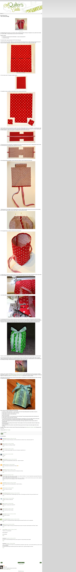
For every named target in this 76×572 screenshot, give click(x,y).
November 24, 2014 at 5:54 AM (12, 459)
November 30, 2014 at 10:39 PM (9, 524)
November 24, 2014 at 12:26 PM (11, 482)
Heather (4, 524)
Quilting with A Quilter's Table (30, 427)
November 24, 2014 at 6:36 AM (10, 464)
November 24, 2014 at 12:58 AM (9, 443)
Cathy (3, 508)
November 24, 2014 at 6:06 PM (9, 498)
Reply (3, 451)
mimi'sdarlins (5, 482)
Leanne (4, 498)
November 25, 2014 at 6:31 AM (8, 503)
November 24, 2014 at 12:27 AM (11, 438)
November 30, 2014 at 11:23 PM (11, 529)
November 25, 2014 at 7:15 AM (9, 508)
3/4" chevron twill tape (10, 374)
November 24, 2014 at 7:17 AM (11, 469)
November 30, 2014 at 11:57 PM (10, 538)
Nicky (3, 503)
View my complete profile (6, 569)
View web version (21, 564)
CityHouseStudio (5, 459)
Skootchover (4, 469)
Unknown (4, 464)
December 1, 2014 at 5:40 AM (10, 543)
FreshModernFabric (19, 374)
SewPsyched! (5, 438)
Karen (3, 443)
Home (21, 562)
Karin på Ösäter (5, 529)
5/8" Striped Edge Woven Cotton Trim (16, 375)
